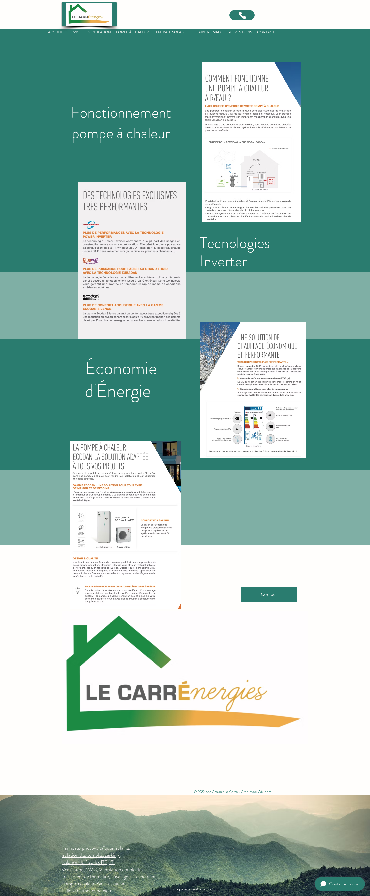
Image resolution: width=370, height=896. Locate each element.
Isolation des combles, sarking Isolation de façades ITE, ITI (91, 858)
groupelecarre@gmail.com (193, 889)
